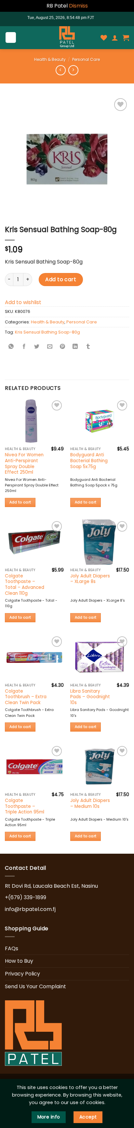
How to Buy (19, 961)
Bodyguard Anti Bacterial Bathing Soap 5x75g (89, 460)
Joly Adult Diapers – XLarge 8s (90, 579)
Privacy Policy (22, 973)
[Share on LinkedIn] (75, 347)
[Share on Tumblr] (88, 347)
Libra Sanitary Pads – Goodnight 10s (90, 697)
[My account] (115, 37)
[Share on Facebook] (24, 347)
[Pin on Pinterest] (62, 347)
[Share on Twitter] (37, 347)
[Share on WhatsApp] (11, 347)
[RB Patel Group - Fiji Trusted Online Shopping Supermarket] (67, 37)
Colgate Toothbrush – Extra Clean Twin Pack (26, 697)
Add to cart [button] (20, 502)
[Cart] (126, 37)
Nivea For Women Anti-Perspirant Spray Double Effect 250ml (24, 463)
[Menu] (11, 37)
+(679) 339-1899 (25, 897)
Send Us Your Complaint (35, 986)
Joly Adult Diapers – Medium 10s (90, 803)
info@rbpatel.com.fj (30, 909)
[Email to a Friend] (50, 347)
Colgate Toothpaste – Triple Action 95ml (24, 806)
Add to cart (60, 279)
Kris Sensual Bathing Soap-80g (47, 332)
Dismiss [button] (78, 5)
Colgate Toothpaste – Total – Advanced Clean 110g (24, 584)
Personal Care (86, 59)
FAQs (11, 948)
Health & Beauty (50, 59)
